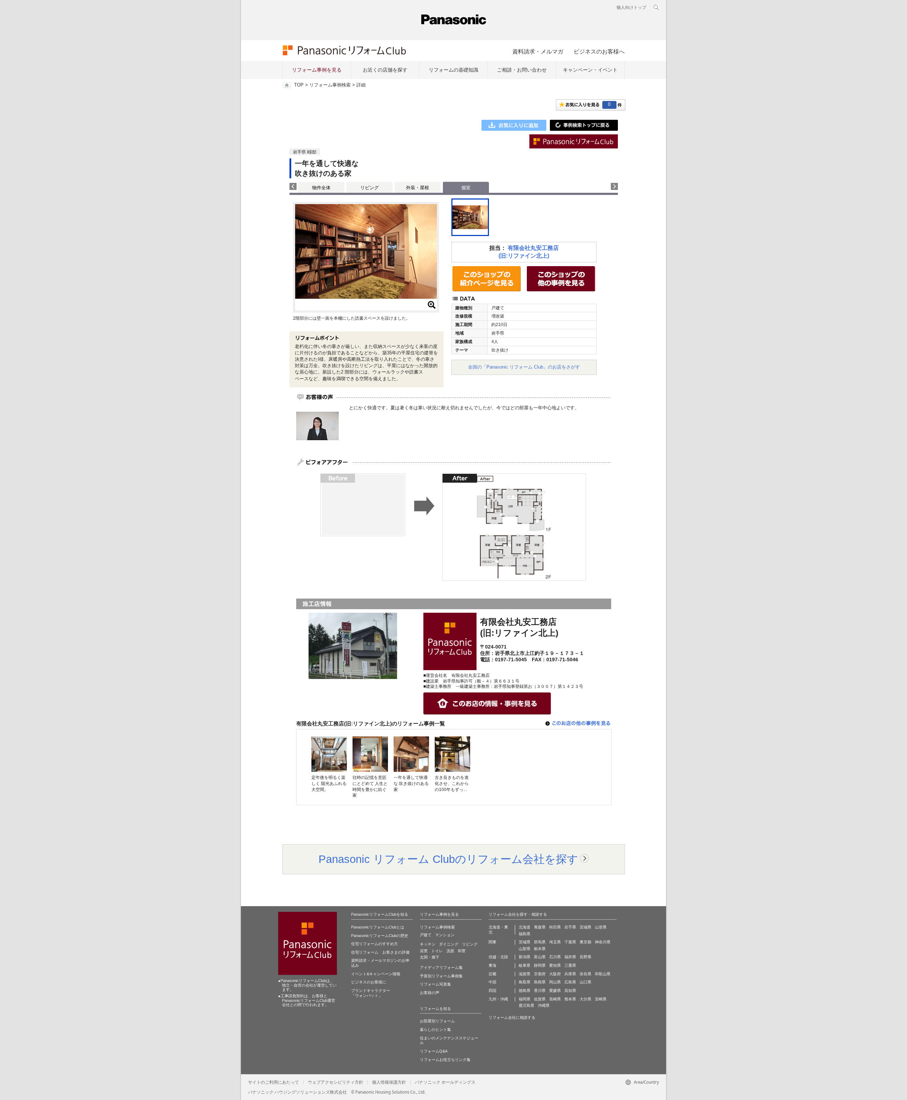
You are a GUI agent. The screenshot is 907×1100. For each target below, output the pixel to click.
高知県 (570, 990)
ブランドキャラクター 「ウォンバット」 (370, 993)
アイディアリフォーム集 (441, 967)
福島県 (524, 934)
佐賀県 (540, 999)
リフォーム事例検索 (330, 85)
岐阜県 (524, 965)
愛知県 (555, 965)
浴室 (424, 951)
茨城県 (524, 942)
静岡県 (540, 965)
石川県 (555, 957)
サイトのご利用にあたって (273, 1082)
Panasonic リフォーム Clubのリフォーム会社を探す (448, 859)
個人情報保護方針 (389, 1082)
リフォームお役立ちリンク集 (445, 1059)
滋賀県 (524, 974)
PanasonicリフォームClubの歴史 (379, 935)
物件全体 (321, 187)
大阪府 (555, 974)
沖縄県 (544, 1005)
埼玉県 (555, 942)
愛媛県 (555, 990)
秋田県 (555, 927)
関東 (492, 942)
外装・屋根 (417, 187)
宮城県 (585, 927)
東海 (492, 965)
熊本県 (570, 999)
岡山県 (555, 982)
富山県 (540, 957)
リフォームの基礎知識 (453, 70)
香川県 (540, 990)
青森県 (540, 927)
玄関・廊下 (429, 957)
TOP (299, 85)
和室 (462, 951)
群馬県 (540, 942)
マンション (445, 935)
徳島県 (524, 990)
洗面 (450, 951)
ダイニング (448, 944)
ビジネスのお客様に (368, 982)
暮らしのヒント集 (435, 1029)
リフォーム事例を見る (317, 70)
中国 (492, 982)
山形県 (601, 927)
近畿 (492, 974)
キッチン (427, 944)
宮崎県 (601, 999)
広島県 (570, 982)
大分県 (585, 999)
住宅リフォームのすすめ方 (374, 944)
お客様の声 (429, 992)
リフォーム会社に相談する (512, 1017)
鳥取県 (524, 982)
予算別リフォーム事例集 (441, 976)
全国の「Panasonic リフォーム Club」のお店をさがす (524, 367)
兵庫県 (570, 974)
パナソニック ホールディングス (445, 1082)
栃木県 (540, 949)
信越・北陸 (498, 957)
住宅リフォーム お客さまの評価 (380, 952)
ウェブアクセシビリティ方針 (335, 1082)
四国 (492, 990)
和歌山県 (602, 974)
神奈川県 (602, 942)
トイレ (437, 951)
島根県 (540, 982)
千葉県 (570, 942)
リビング (369, 187)
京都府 (540, 974)
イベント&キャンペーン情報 (375, 974)
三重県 (570, 965)
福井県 (570, 957)
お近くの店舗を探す (385, 70)
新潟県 (524, 957)
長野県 (585, 957)
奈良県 (585, 974)
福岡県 (524, 999)
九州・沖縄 (498, 999)
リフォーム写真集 (435, 984)
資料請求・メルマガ (537, 51)
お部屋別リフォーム (437, 1021)
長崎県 (555, 999)
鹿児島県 (526, 1005)
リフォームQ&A (433, 1051)
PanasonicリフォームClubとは (377, 927)
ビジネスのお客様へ (599, 51)
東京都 (585, 942)
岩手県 (570, 927)
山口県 (585, 982)
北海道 (524, 927)
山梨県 (524, 949)
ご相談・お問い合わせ (522, 70)
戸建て (426, 935)
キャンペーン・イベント (590, 70)
